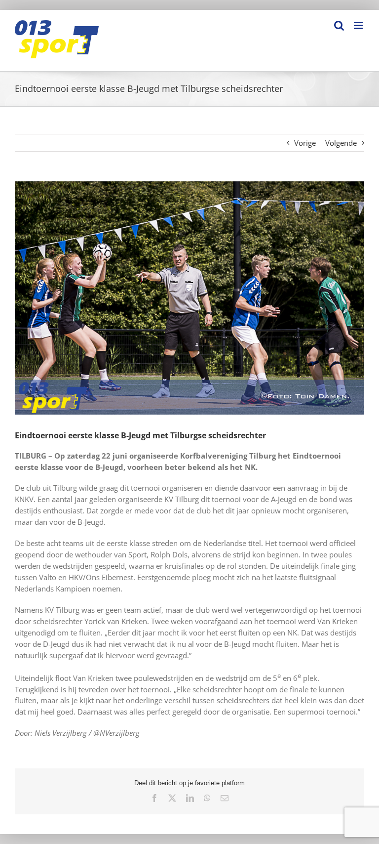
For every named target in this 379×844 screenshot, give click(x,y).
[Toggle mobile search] (339, 25)
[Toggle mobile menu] (359, 25)
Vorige (305, 143)
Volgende (341, 143)
